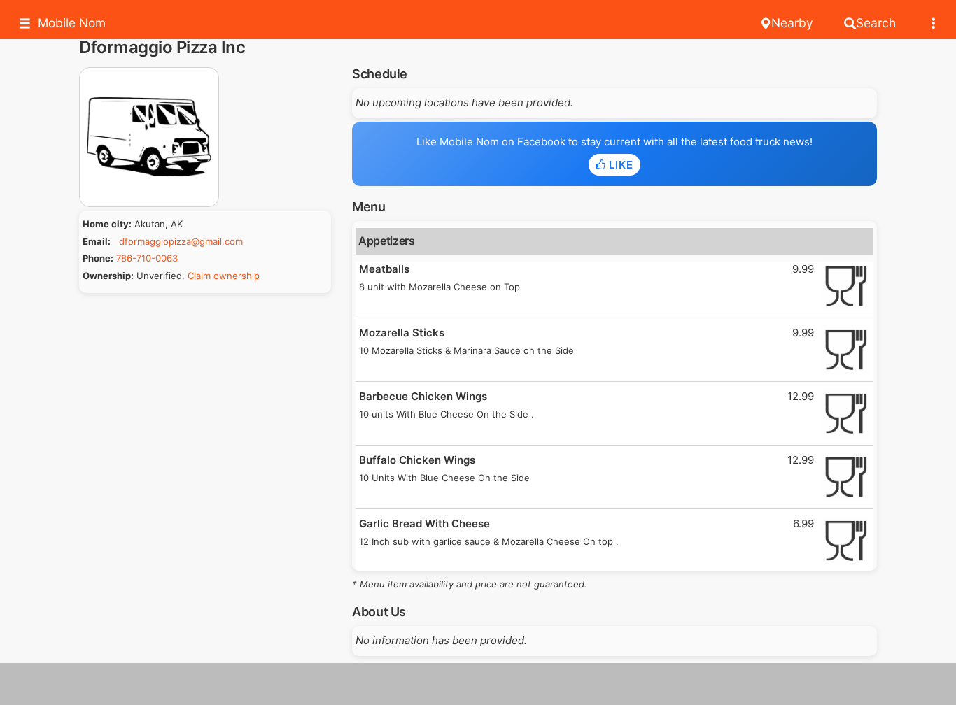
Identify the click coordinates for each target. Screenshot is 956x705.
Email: (97, 241)
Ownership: (108, 275)
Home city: (107, 223)
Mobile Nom (72, 22)
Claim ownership (224, 275)
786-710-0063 (147, 258)
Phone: (98, 258)
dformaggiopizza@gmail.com (181, 241)
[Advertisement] (478, 684)
